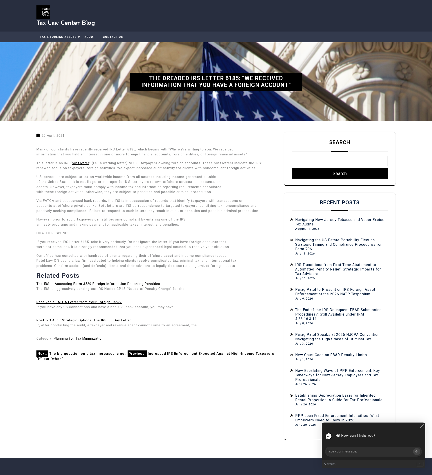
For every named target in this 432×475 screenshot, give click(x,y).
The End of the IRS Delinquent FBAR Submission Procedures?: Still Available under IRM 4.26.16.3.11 (338, 314)
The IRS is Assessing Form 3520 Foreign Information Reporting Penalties (98, 284)
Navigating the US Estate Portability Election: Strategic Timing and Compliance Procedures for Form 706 (338, 244)
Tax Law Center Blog (65, 22)
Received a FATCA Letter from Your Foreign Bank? (79, 302)
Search (339, 142)
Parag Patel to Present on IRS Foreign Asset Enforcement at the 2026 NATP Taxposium (335, 291)
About (89, 37)
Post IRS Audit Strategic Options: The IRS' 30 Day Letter (83, 320)
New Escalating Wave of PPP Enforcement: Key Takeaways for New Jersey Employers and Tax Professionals (337, 375)
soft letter (80, 163)
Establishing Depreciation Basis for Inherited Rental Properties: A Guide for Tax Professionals (338, 397)
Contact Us (113, 37)
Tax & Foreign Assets (58, 37)
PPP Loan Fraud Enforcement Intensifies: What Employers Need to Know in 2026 (337, 418)
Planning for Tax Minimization (79, 338)
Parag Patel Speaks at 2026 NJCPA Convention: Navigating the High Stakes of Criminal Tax (337, 336)
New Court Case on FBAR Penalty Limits (331, 355)
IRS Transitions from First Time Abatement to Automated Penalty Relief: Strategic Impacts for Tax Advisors (338, 269)
